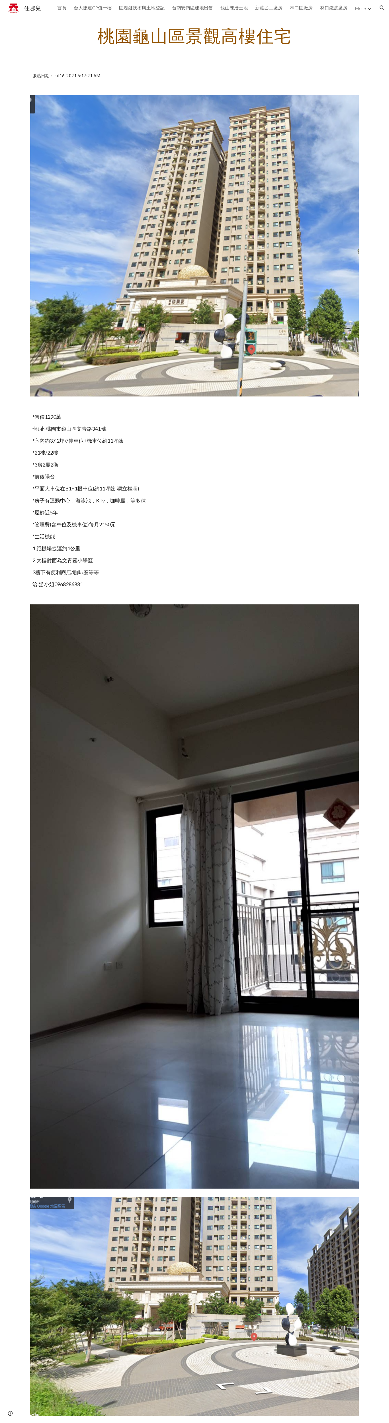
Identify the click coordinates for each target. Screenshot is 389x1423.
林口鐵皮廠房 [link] (333, 7)
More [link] (360, 8)
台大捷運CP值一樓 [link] (93, 7)
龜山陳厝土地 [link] (234, 7)
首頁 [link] (61, 7)
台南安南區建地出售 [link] (192, 7)
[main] (194, 35)
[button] (382, 8)
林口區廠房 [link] (301, 7)
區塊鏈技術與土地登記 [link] (142, 7)
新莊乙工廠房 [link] (268, 7)
